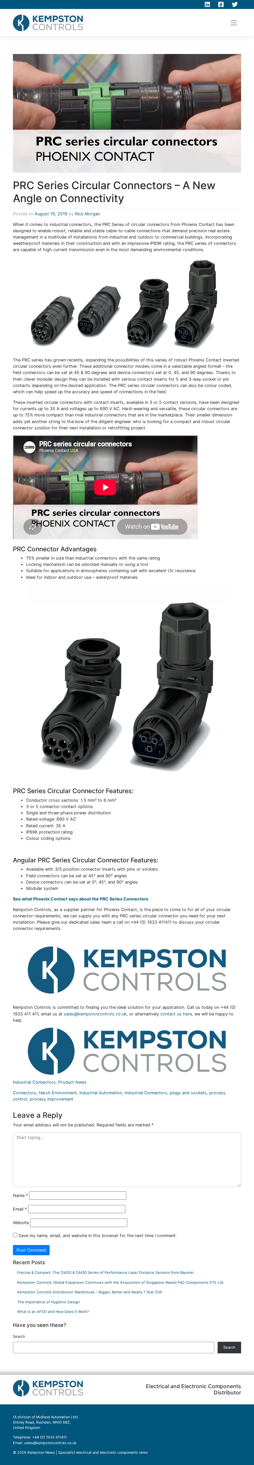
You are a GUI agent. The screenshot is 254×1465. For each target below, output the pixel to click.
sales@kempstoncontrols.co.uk (95, 1013)
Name (20, 1195)
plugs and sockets (188, 1092)
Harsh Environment (58, 1092)
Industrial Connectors (34, 1082)
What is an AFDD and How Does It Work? (53, 1311)
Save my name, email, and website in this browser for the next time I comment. (98, 1235)
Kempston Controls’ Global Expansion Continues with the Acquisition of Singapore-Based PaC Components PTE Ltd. (120, 1282)
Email (20, 1209)
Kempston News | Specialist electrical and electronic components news (87, 1452)
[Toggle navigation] (234, 23)
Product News (72, 1082)
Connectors (24, 1092)
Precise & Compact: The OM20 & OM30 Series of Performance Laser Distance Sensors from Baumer (105, 1272)
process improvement (51, 1099)
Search (19, 1336)
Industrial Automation (100, 1092)
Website (21, 1222)
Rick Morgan (87, 213)
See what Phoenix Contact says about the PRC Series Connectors (80, 898)
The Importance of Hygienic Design (48, 1302)
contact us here (176, 1013)
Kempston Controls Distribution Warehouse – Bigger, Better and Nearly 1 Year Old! (89, 1292)
